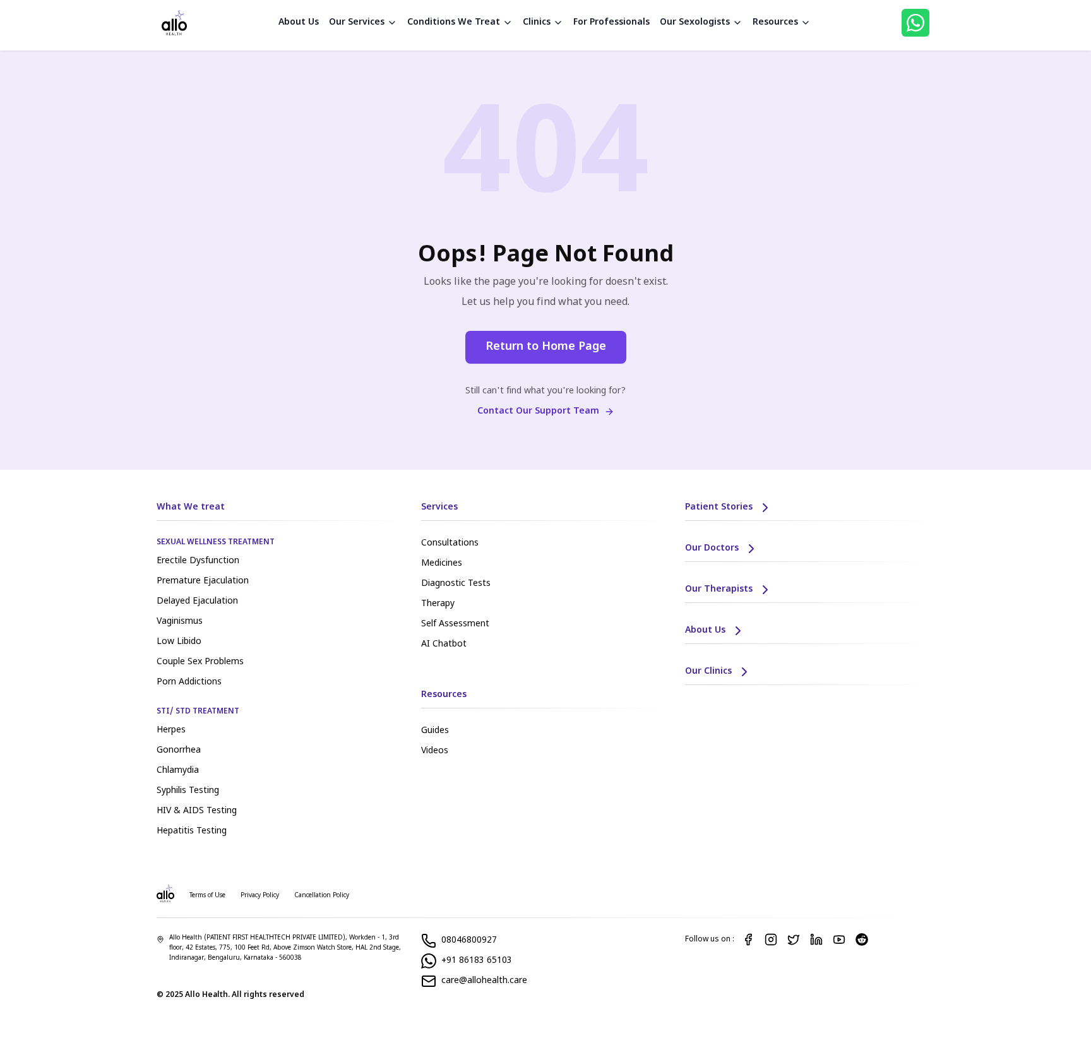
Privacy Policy (260, 896)
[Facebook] (748, 939)
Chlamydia (178, 771)
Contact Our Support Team (538, 411)
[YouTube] (839, 939)
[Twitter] (793, 939)
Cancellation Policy (321, 896)
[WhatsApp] (915, 23)
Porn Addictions (189, 682)
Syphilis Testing (188, 791)
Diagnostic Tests (456, 584)
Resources (775, 22)
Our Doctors (712, 548)
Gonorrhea (179, 750)
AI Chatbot (444, 644)
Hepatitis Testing (192, 831)
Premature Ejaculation (203, 581)
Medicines (441, 564)
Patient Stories (719, 507)
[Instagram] (771, 939)
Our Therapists (719, 589)
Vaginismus (180, 622)
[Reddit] (862, 939)
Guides (435, 731)
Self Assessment (455, 624)
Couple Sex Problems (200, 662)
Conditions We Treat (453, 22)
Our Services (357, 22)
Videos (434, 751)
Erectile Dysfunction (198, 561)
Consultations (450, 543)
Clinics (537, 22)
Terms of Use (207, 896)
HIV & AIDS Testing (197, 811)
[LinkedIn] (816, 939)
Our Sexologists (695, 22)
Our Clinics (708, 671)
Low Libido (179, 642)
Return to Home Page (546, 347)
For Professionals (611, 22)
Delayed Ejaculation (197, 601)
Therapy (438, 604)
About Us (298, 22)
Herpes (171, 730)
